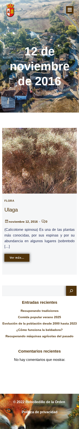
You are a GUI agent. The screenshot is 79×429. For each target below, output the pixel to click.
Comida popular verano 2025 (39, 317)
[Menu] (70, 10)
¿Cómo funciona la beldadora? (39, 330)
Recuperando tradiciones (40, 310)
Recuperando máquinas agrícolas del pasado (39, 336)
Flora (9, 200)
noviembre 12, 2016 (23, 221)
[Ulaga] (39, 160)
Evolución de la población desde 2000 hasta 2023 (39, 323)
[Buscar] (71, 291)
